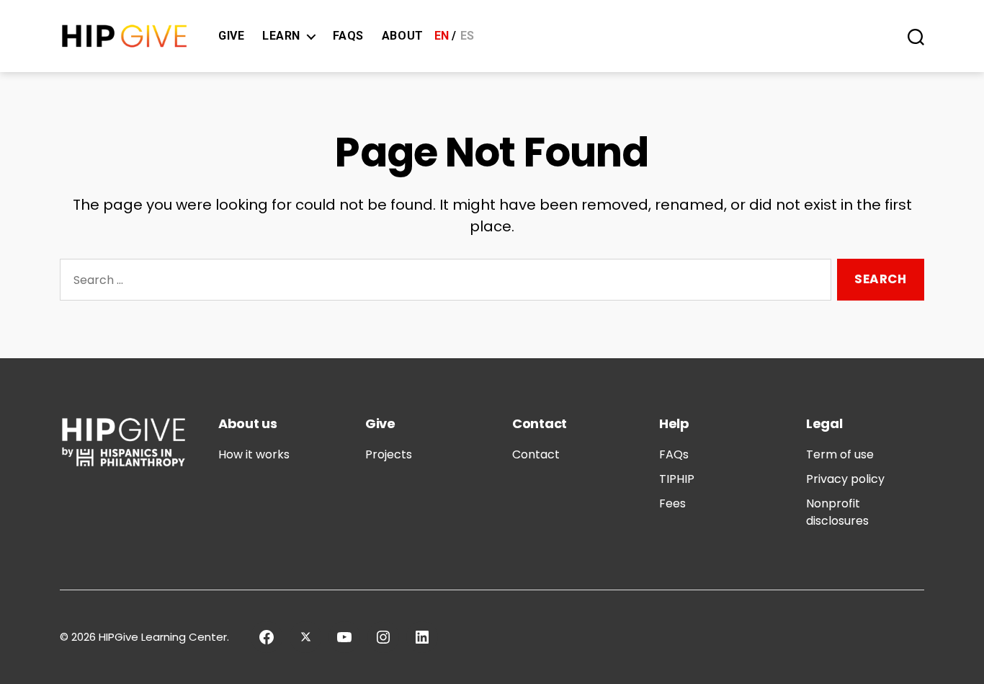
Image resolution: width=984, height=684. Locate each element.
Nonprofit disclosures (837, 512)
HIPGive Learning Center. (164, 636)
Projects (388, 454)
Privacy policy (845, 479)
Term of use (840, 454)
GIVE (231, 36)
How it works (254, 454)
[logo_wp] (124, 36)
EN (441, 36)
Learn (281, 36)
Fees (672, 503)
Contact (536, 454)
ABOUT (403, 36)
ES (467, 36)
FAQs (348, 36)
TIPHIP (676, 479)
